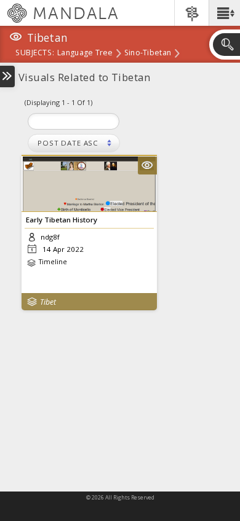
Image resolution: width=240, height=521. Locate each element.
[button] (224, 13)
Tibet (48, 302)
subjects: (34, 53)
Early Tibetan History (61, 219)
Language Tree (85, 53)
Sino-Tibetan (147, 53)
